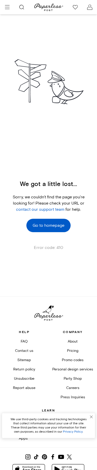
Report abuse (24, 388)
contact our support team (40, 209)
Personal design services (72, 369)
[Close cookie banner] (91, 417)
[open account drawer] (90, 7)
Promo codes (73, 360)
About (73, 341)
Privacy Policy (73, 432)
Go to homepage (48, 225)
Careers (72, 388)
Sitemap (24, 360)
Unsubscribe (24, 378)
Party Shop (73, 378)
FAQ (24, 341)
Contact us (24, 351)
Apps (23, 438)
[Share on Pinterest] (44, 456)
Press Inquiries (73, 397)
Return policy (24, 369)
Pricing (72, 351)
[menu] (7, 7)
